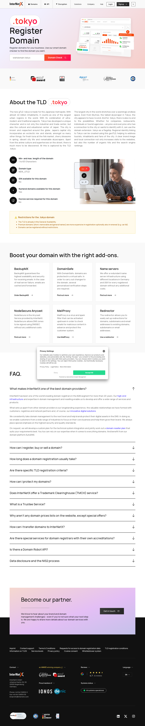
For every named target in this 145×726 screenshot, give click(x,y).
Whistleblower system (91, 651)
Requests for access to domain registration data (80, 648)
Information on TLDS (18, 651)
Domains (34, 4)
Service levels (37, 651)
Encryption (62, 4)
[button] (18, 716)
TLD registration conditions (116, 648)
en (126, 675)
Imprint (13, 648)
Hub (101, 4)
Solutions (77, 4)
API (48, 4)
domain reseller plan (116, 428)
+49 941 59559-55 (19, 694)
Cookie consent (71, 651)
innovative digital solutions (83, 411)
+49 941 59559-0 (21, 692)
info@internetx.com (21, 697)
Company (90, 4)
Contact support (27, 648)
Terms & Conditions (47, 648)
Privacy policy (54, 651)
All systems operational (95, 690)
